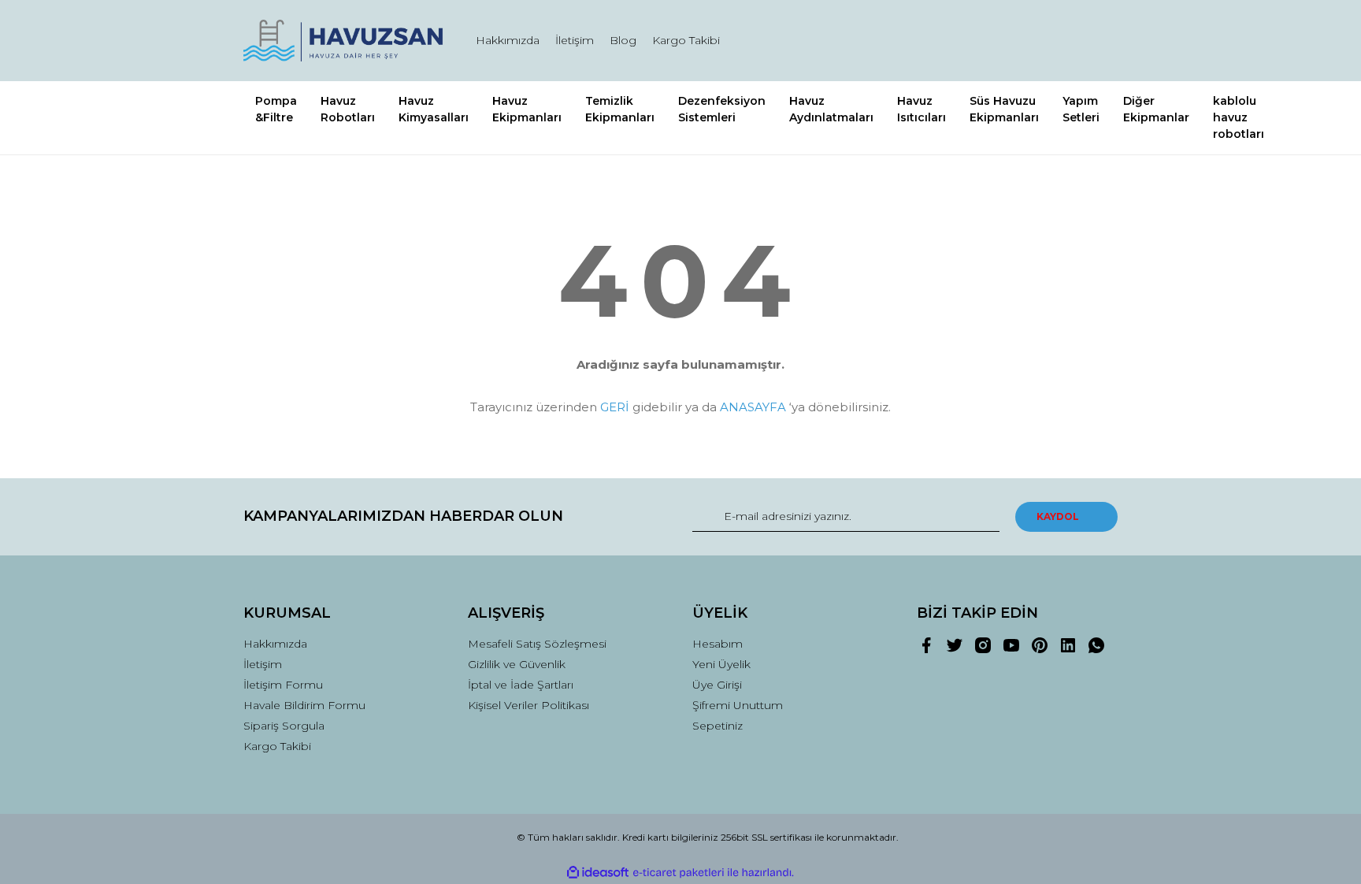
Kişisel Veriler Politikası (528, 705)
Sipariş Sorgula (283, 726)
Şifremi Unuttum (737, 705)
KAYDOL (1058, 516)
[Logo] (343, 40)
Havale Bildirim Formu (304, 705)
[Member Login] (1017, 40)
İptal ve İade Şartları (520, 685)
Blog (623, 40)
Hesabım (717, 644)
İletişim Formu (283, 685)
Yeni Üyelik (721, 664)
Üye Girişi (717, 685)
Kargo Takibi (686, 40)
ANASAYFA (753, 406)
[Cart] (1098, 40)
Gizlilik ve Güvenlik (517, 664)
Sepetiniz (717, 726)
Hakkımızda (508, 40)
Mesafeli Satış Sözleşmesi (537, 644)
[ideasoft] (597, 872)
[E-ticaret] (678, 872)
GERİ (614, 406)
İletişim (574, 40)
